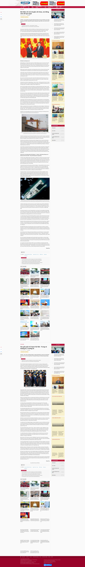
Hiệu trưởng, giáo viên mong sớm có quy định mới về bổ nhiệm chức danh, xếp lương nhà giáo (34, 318)
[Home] (1, 12)
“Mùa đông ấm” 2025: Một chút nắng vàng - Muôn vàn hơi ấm (60, 76)
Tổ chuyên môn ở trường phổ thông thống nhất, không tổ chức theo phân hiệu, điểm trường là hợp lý (59, 20)
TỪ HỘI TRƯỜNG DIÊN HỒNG (55, 134)
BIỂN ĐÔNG (54, 140)
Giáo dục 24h (24, 7)
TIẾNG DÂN (53, 462)
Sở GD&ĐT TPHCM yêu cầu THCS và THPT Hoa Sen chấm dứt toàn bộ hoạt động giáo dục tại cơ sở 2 (44, 276)
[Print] (1, 19)
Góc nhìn (32, 7)
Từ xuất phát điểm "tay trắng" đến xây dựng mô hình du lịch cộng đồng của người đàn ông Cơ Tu (61, 120)
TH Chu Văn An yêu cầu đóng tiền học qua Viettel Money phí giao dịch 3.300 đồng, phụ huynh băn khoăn (45, 318)
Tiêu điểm (28, 7)
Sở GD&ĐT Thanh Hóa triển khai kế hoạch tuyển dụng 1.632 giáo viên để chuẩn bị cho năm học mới (24, 329)
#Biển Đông (41, 254)
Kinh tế (60, 7)
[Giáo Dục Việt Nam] (25, 3)
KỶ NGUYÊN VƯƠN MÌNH (56, 40)
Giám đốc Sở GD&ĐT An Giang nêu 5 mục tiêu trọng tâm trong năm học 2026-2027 (24, 339)
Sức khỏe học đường (50, 7)
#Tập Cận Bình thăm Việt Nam (28, 254)
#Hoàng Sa (45, 254)
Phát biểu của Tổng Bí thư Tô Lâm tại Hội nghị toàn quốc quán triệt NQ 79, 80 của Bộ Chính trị (58, 47)
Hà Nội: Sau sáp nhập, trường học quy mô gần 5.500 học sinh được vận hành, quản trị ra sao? (34, 339)
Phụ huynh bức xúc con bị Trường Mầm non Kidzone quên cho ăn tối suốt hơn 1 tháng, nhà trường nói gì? (24, 297)
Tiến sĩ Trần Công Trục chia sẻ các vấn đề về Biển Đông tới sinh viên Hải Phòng (31, 260)
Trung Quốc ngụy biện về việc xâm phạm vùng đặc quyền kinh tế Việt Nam (31, 261)
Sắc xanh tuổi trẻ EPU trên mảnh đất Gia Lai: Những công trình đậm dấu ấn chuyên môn (58, 68)
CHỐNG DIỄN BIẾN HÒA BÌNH (55, 137)
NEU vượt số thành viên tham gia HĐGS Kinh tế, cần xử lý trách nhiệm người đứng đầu (61, 98)
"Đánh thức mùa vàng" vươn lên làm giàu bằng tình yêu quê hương (54, 119)
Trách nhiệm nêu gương (38, 7)
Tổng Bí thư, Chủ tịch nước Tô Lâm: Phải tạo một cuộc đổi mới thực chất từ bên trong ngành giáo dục (34, 297)
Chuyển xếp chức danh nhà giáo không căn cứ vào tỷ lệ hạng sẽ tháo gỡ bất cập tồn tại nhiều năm (59, 29)
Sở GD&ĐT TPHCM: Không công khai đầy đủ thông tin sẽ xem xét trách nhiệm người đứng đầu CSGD (44, 286)
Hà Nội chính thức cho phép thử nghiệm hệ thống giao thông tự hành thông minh (34, 276)
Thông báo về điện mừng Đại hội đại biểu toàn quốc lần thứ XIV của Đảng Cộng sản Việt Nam (61, 56)
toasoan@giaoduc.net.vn (62, 0)
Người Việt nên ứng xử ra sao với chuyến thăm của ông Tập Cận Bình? (30, 26)
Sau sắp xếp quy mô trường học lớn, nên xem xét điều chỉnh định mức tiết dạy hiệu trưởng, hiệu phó (59, 24)
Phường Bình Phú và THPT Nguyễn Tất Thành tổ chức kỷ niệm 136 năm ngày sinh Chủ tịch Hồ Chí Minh (54, 77)
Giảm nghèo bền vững (56, 104)
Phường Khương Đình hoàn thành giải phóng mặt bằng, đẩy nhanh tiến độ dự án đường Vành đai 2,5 (44, 329)
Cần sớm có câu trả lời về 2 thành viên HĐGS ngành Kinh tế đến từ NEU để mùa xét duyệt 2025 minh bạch (58, 89)
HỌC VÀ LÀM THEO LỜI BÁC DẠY (57, 61)
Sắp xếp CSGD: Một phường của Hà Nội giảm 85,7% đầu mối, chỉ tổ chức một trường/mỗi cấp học (34, 307)
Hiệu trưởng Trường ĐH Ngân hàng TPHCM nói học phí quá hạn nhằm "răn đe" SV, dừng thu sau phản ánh (24, 318)
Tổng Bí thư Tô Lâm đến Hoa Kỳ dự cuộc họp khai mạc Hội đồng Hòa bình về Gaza (55, 56)
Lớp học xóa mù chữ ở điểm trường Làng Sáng (58, 111)
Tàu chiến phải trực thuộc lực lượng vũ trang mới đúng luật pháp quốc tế (31, 263)
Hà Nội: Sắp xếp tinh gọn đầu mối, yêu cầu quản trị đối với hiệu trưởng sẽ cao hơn (24, 276)
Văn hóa (57, 7)
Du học (45, 7)
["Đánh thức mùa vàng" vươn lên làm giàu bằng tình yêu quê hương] (55, 115)
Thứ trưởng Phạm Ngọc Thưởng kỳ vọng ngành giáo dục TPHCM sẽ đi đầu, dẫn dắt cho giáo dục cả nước (34, 329)
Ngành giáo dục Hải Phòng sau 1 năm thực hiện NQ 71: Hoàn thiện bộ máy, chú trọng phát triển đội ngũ (44, 307)
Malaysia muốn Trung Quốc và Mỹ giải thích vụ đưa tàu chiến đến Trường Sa (31, 360)
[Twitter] (1, 17)
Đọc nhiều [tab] (58, 9)
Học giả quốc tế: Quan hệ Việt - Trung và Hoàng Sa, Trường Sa (29, 25)
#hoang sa (25, 468)
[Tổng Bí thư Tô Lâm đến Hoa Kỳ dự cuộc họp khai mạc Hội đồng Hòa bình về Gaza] (55, 52)
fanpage (47, 564)
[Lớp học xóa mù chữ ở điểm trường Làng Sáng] (58, 109)
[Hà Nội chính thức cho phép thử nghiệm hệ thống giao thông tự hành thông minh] (35, 271)
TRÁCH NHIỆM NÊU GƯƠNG (56, 417)
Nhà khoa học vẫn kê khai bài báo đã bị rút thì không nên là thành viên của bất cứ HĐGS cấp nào (55, 98)
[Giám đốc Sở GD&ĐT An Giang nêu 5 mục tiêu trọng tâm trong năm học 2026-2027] (25, 334)
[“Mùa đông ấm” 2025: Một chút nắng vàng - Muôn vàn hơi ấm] (61, 72)
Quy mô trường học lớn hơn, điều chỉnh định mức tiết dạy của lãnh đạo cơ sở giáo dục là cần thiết (59, 33)
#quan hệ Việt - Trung (35, 254)
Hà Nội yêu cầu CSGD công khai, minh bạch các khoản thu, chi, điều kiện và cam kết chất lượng (34, 286)
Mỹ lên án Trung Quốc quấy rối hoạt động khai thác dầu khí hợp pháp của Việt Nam (32, 262)
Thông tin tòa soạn (29, 0)
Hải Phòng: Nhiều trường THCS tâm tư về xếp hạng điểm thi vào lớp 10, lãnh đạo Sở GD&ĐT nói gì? (44, 297)
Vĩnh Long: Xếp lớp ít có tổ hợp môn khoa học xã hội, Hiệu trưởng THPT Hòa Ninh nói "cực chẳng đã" (24, 286)
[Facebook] (1, 14)
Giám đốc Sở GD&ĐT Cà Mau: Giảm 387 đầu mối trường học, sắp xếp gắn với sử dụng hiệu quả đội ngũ (24, 307)
